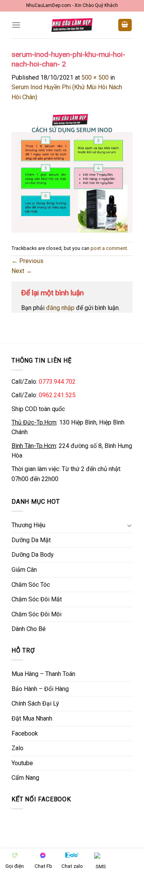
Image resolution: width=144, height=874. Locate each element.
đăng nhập (60, 307)
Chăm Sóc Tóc (31, 584)
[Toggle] (129, 525)
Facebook (25, 733)
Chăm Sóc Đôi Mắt (37, 599)
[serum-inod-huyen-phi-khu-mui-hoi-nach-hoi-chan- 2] (72, 171)
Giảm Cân (24, 569)
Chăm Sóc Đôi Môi (36, 614)
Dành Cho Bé (29, 629)
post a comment (109, 248)
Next (22, 271)
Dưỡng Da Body (33, 554)
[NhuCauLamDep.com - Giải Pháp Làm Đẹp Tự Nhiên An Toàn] (72, 25)
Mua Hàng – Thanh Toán (43, 674)
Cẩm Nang (25, 777)
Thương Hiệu (28, 525)
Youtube (22, 763)
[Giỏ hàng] (125, 25)
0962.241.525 (57, 395)
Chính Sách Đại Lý (35, 703)
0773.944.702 (57, 381)
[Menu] (16, 24)
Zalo (17, 748)
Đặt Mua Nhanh (32, 718)
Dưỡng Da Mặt (31, 540)
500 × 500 (95, 77)
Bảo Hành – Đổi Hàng (40, 689)
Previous (27, 261)
